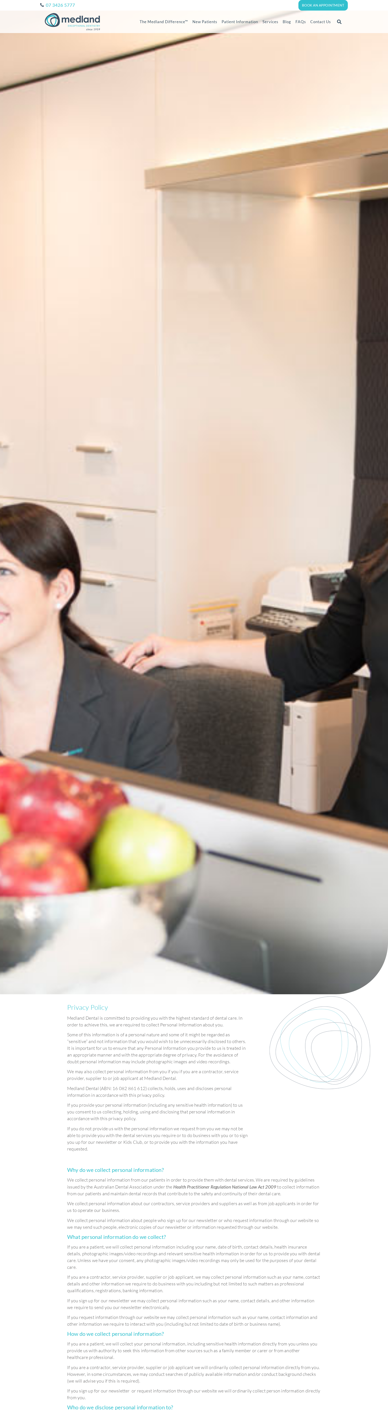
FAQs (300, 21)
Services (270, 21)
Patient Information (240, 21)
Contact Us (320, 21)
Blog (287, 21)
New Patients (204, 21)
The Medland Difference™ (164, 21)
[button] (339, 21)
